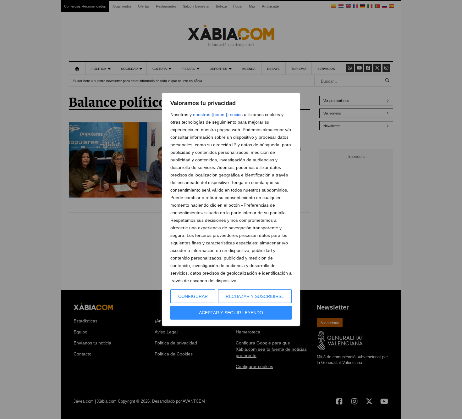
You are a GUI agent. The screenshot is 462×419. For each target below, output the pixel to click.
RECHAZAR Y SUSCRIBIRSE (255, 296)
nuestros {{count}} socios (218, 114)
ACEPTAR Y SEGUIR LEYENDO (231, 312)
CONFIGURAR (193, 296)
